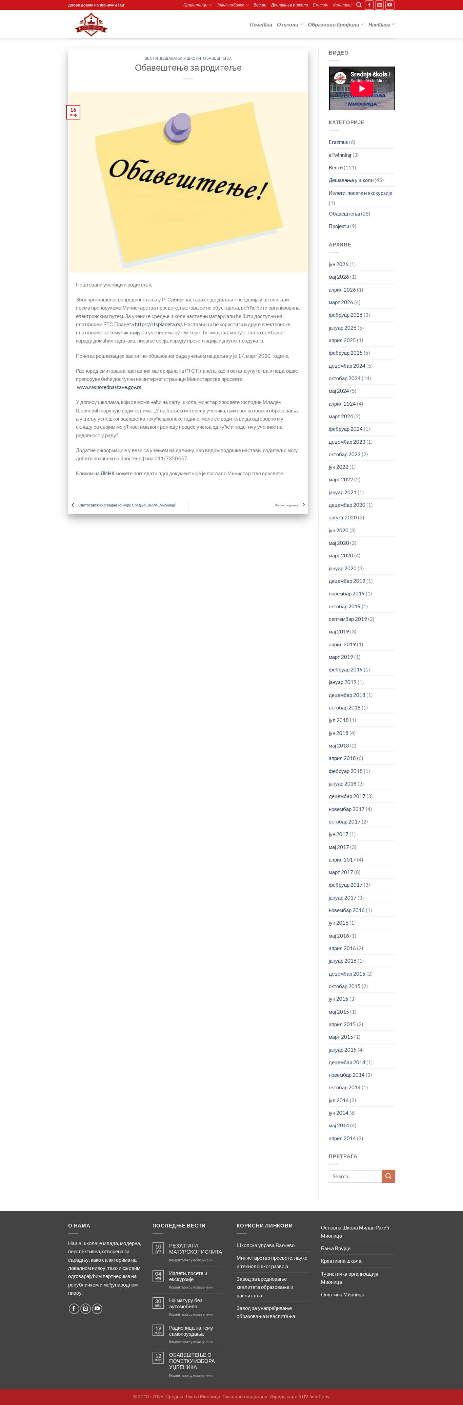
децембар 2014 (347, 1062)
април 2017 (342, 859)
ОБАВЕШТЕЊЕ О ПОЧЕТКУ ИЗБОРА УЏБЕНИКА (192, 1361)
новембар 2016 (347, 910)
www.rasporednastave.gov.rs (109, 387)
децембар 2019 (347, 581)
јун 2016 (338, 923)
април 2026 (342, 289)
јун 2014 (338, 1113)
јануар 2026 (343, 328)
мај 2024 (339, 391)
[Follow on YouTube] (390, 5)
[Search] (359, 5)
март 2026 (341, 302)
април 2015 (342, 1024)
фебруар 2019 (346, 669)
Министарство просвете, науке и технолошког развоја (272, 1262)
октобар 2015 (345, 986)
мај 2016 (339, 935)
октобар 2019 (345, 606)
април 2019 (342, 644)
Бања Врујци (335, 1248)
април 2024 (342, 404)
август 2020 (343, 517)
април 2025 (342, 340)
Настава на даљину (287, 505)
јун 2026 (338, 264)
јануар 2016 (343, 961)
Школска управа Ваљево (266, 1245)
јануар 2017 (343, 897)
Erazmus (338, 142)
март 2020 (341, 555)
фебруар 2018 (346, 771)
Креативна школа (341, 1261)
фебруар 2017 (346, 885)
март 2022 (341, 479)
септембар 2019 (348, 619)
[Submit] (388, 1176)
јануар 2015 (343, 1050)
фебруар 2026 (346, 315)
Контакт (342, 4)
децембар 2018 (347, 695)
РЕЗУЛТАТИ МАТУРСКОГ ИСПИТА (195, 1248)
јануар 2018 (343, 783)
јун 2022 (338, 467)
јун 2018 (338, 733)
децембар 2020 (347, 505)
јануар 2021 (343, 492)
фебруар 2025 (346, 353)
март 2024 (341, 416)
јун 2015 (338, 999)
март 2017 (341, 872)
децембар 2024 (347, 366)
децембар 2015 (347, 973)
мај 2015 (339, 1012)
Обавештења (217, 58)
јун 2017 (338, 834)
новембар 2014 (347, 1075)
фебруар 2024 (346, 429)
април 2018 (342, 758)
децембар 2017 (347, 796)
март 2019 (341, 657)
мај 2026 (339, 277)
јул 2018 (339, 720)
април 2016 (342, 948)
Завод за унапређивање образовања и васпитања (266, 1312)
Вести (260, 4)
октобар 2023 (345, 454)
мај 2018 (339, 745)
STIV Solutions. (314, 1396)
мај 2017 (339, 847)
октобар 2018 (345, 707)
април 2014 (342, 1138)
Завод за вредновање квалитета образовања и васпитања (265, 1287)
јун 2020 (338, 530)
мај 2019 (339, 631)
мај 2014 (339, 1125)
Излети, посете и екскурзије (360, 193)
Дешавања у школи (289, 4)
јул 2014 (339, 1100)
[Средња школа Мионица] (102, 24)
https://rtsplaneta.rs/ (158, 324)
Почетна (261, 24)
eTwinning (340, 155)
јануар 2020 (343, 568)
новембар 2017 (347, 809)
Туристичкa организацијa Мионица (349, 1278)
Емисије (320, 4)
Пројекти (339, 226)
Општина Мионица (342, 1294)
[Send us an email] (379, 5)
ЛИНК (108, 473)
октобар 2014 (345, 1087)
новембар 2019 (347, 593)
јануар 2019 (343, 682)
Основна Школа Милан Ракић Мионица (355, 1231)
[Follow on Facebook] (369, 5)
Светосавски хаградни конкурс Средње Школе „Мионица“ (127, 505)
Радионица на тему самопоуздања (191, 1331)
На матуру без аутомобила (185, 1303)
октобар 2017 (345, 821)
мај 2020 (339, 543)
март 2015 (341, 1037)
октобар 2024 (345, 378)
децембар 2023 (347, 442)
